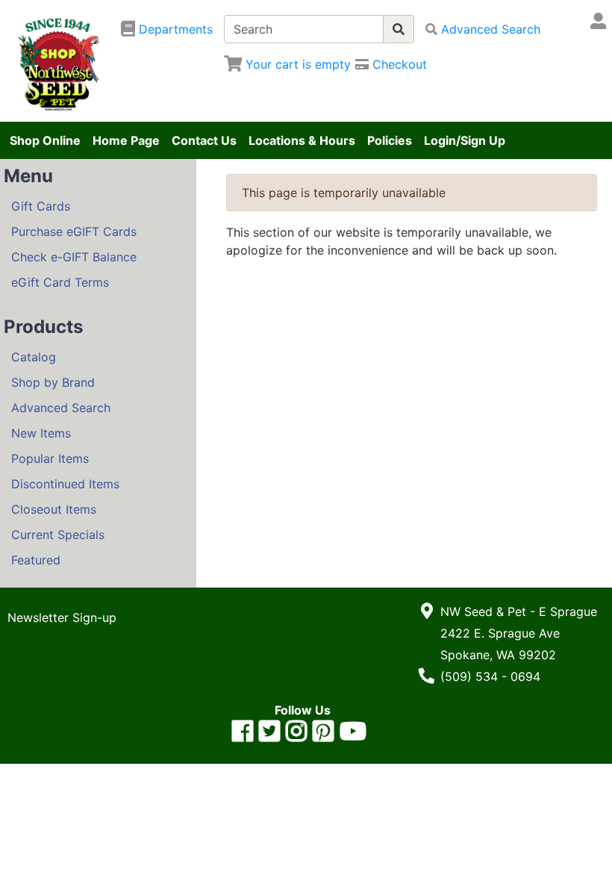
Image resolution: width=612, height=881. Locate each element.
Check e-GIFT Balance (74, 256)
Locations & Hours (302, 140)
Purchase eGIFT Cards (74, 231)
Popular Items (50, 458)
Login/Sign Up (464, 140)
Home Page (126, 140)
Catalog (33, 356)
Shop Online (45, 140)
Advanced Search (60, 407)
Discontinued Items (65, 483)
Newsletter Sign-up (61, 617)
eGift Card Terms (60, 282)
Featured (35, 559)
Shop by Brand (53, 382)
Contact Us (204, 140)
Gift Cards (40, 206)
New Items (41, 433)
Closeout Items (53, 509)
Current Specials (57, 534)
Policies (389, 140)
